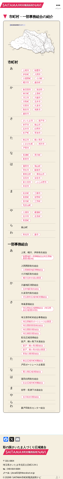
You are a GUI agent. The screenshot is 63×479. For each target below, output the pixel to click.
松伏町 (26, 193)
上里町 (37, 93)
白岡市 (37, 128)
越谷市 (26, 113)
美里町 (26, 197)
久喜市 (37, 105)
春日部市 (27, 89)
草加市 (37, 133)
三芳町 (37, 201)
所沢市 (42, 144)
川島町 (26, 101)
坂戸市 (42, 120)
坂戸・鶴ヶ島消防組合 (33, 345)
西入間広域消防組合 (32, 372)
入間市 (37, 74)
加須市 (39, 89)
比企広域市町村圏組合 (33, 383)
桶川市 (26, 82)
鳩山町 (37, 166)
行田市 (26, 105)
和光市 (26, 234)
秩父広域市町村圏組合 (33, 360)
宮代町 (26, 201)
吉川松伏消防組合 (31, 397)
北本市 (37, 101)
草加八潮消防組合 (31, 353)
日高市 (26, 178)
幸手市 (26, 125)
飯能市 (37, 170)
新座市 (26, 159)
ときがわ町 (28, 144)
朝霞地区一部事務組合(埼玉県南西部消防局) (37, 257)
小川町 (39, 78)
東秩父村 (27, 174)
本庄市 (26, 186)
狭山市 (37, 125)
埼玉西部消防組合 (31, 329)
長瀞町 (26, 155)
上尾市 (26, 70)
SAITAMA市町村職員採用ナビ (22, 5)
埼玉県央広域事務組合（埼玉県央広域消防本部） (37, 309)
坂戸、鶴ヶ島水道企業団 (34, 349)
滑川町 (37, 155)
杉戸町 (26, 133)
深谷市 (37, 178)
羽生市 (26, 170)
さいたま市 (28, 120)
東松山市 (40, 174)
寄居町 (26, 220)
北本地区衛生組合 (31, 289)
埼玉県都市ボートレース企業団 (37, 321)
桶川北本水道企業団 (32, 278)
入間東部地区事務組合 (33, 270)
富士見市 (27, 182)
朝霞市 (37, 70)
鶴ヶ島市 (38, 140)
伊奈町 (26, 74)
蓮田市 (26, 166)
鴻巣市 (37, 109)
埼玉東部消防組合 (31, 333)
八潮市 (26, 212)
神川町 (26, 93)
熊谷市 (26, 109)
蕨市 (36, 234)
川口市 (26, 97)
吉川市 (26, 216)
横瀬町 (37, 212)
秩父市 (26, 140)
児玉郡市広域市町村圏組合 (35, 297)
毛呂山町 (27, 205)
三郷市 (37, 193)
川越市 (37, 97)
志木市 (26, 128)
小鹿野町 (27, 78)
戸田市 (26, 148)
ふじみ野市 (41, 182)
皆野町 (37, 197)
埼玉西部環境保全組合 (33, 325)
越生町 (37, 82)
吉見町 (37, 216)
